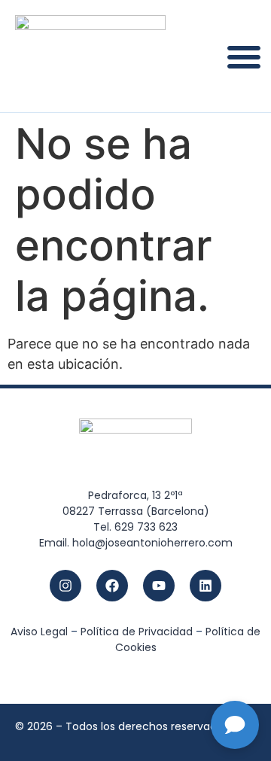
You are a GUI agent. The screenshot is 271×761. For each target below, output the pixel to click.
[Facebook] (112, 585)
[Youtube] (159, 585)
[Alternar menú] (244, 56)
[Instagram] (65, 585)
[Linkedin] (205, 585)
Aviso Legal (39, 631)
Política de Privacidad (137, 631)
